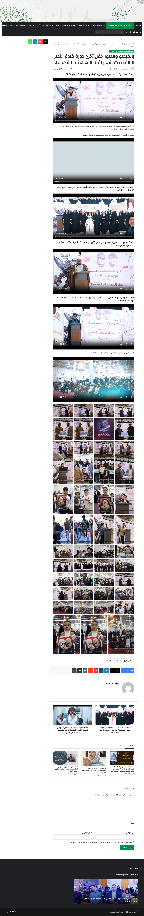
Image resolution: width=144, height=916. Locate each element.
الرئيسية (138, 25)
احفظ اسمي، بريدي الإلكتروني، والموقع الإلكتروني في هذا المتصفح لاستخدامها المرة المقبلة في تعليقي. (101, 842)
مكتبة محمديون (100, 25)
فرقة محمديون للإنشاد (69, 25)
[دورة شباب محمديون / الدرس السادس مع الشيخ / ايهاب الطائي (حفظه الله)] (65, 758)
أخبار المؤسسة (35, 25)
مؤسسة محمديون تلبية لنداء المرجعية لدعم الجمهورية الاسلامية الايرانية (94, 770)
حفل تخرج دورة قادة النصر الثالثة (119, 660)
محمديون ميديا (85, 25)
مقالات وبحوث (21, 25)
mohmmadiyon (125, 69)
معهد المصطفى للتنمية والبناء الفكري (120, 25)
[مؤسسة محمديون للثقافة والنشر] (72, 11)
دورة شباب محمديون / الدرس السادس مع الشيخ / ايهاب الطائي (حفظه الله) (66, 769)
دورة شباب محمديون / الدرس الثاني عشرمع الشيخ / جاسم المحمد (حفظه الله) (107, 900)
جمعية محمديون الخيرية (51, 25)
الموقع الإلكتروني (87, 833)
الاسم (132, 823)
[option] (106, 891)
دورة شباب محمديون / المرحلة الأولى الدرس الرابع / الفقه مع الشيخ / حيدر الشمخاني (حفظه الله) (122, 769)
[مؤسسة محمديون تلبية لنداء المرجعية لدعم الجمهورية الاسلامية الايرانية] (93, 758)
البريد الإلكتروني (128, 833)
